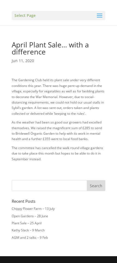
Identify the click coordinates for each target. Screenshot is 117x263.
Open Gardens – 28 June (30, 216)
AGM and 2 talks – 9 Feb (30, 237)
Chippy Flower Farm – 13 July (33, 208)
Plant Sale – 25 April (27, 223)
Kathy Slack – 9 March (28, 230)
